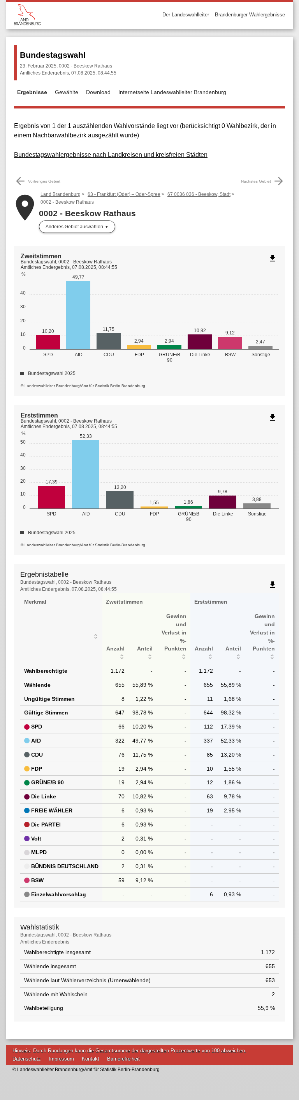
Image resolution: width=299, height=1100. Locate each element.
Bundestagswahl (53, 54)
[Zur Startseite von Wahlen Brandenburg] (82, 14)
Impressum (61, 1059)
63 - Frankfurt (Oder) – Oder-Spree (124, 194)
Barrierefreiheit (123, 1059)
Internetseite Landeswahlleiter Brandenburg (172, 92)
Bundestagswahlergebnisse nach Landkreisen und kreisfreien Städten (111, 154)
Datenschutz (26, 1059)
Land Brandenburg (60, 194)
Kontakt (90, 1059)
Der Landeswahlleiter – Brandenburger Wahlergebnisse (223, 15)
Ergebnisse (32, 92)
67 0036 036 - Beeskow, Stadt (198, 194)
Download (98, 92)
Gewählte (66, 92)
